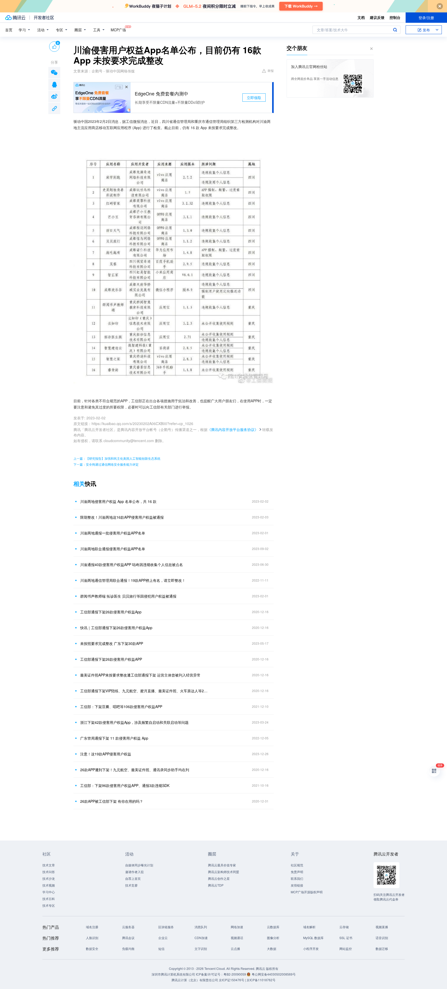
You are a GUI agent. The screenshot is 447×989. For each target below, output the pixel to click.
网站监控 (345, 948)
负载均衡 (128, 948)
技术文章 (48, 865)
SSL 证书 (345, 937)
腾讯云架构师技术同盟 (223, 871)
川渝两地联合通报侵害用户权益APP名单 (112, 548)
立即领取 (254, 97)
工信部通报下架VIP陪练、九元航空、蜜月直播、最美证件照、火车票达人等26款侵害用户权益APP (144, 690)
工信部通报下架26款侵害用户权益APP (111, 659)
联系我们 (297, 878)
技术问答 (48, 871)
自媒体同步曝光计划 (139, 865)
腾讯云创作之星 (219, 878)
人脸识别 (92, 937)
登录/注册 (426, 17)
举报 (270, 70)
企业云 (163, 937)
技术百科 (48, 898)
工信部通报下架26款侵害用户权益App (110, 611)
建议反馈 (377, 17)
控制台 (395, 17)
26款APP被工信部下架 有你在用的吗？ (111, 801)
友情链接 (297, 885)
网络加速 (237, 927)
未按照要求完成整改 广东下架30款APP (111, 643)
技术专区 (48, 905)
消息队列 (201, 927)
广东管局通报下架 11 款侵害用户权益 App (114, 738)
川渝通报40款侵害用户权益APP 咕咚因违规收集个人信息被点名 (131, 564)
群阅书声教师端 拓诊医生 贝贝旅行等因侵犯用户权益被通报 (128, 596)
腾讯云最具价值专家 (222, 865)
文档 (361, 17)
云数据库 (273, 927)
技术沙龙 (48, 878)
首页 (8, 29)
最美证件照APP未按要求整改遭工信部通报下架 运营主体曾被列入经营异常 (140, 675)
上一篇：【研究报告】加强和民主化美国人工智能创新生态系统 (116, 458)
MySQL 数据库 (313, 937)
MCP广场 (118, 29)
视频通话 (237, 937)
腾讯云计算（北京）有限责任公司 (195, 980)
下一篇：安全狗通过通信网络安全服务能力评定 (106, 464)
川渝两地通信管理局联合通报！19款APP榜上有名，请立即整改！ (132, 580)
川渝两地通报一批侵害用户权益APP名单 (112, 533)
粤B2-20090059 (235, 974)
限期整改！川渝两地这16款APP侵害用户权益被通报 (122, 517)
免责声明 (297, 871)
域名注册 (92, 927)
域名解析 (309, 927)
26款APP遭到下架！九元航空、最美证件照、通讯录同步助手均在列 (134, 769)
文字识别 (201, 948)
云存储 (344, 927)
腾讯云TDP (216, 885)
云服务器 (128, 927)
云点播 (235, 948)
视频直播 (382, 927)
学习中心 (48, 892)
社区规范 (297, 865)
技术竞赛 (131, 885)
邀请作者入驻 (134, 871)
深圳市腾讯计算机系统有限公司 (173, 974)
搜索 (395, 30)
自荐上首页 (133, 878)
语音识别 (382, 937)
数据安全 (92, 948)
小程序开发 (311, 948)
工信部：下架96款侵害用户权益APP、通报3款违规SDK (124, 785)
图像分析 (273, 937)
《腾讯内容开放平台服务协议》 (232, 429)
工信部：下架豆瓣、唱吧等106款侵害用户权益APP (121, 706)
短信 (161, 948)
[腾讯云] (15, 17)
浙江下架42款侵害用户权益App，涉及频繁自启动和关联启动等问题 (134, 722)
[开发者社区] (44, 18)
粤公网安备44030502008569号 (274, 974)
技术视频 (48, 885)
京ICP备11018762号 (261, 980)
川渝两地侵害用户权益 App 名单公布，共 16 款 (118, 501)
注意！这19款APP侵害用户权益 (105, 753)
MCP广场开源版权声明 (307, 892)
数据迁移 (382, 948)
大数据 (271, 948)
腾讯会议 (128, 937)
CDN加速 (201, 937)
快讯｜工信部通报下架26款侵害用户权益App (116, 627)
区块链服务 (166, 927)
